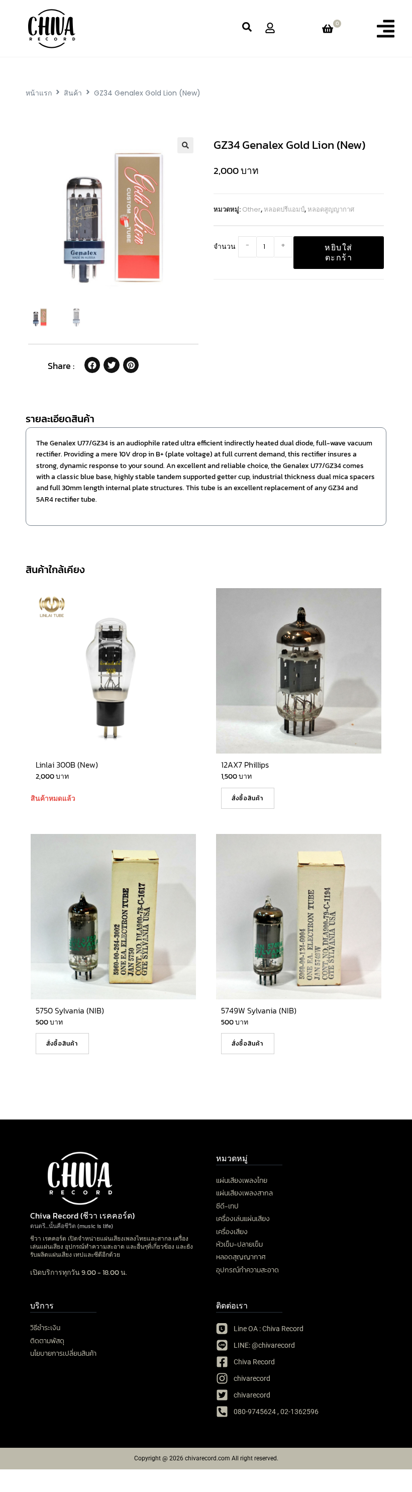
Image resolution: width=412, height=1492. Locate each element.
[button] (385, 29)
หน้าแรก (39, 93)
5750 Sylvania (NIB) (70, 1010)
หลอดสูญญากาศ (330, 209)
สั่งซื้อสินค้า (248, 798)
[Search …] (247, 28)
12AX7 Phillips (245, 765)
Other (251, 209)
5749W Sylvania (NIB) (258, 1010)
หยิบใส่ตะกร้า (339, 252)
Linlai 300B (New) (67, 765)
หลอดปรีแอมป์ (284, 209)
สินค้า (73, 93)
